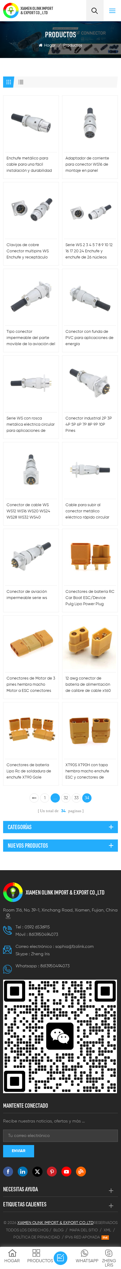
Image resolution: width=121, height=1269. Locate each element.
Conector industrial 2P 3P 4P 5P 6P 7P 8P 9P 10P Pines (88, 424)
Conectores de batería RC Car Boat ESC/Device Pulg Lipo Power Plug (89, 598)
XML (107, 1230)
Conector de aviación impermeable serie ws (27, 595)
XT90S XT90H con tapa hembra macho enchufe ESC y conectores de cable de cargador (87, 772)
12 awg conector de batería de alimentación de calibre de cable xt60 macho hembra (88, 685)
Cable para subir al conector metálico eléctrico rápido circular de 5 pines (87, 512)
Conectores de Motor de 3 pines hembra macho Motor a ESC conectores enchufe (31, 685)
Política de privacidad (36, 1237)
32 (66, 798)
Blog (58, 1230)
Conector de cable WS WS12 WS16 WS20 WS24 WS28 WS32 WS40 (28, 511)
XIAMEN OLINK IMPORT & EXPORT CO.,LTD (65, 892)
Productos (72, 45)
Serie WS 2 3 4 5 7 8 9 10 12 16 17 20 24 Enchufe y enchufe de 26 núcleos (89, 251)
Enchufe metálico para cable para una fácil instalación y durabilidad (29, 164)
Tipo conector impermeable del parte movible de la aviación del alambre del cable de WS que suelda (31, 338)
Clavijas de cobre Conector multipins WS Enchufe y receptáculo (28, 251)
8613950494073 (43, 934)
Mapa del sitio (83, 1230)
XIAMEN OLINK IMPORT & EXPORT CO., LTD (36, 10)
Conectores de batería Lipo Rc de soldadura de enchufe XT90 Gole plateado (29, 772)
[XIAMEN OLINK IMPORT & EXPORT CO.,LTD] (11, 10)
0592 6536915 (37, 927)
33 (76, 798)
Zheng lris (40, 954)
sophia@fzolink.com (74, 947)
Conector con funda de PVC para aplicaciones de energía (89, 338)
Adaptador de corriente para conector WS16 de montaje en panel (87, 164)
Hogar (50, 45)
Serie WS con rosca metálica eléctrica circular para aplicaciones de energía (31, 425)
